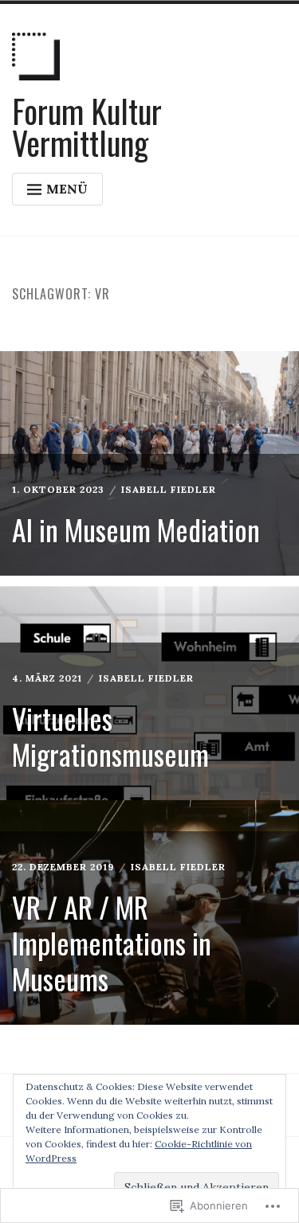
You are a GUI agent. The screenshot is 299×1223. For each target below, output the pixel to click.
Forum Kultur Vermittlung (87, 126)
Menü (67, 189)
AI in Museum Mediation (136, 529)
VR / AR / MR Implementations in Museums (111, 942)
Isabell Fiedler (168, 489)
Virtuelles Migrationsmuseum (110, 736)
